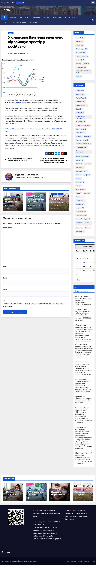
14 (91, 263)
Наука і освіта (71, 17)
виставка (80, 167)
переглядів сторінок (16, 103)
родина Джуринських (83, 223)
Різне (79, 76)
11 (80, 263)
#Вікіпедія (24, 53)
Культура (57, 17)
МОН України (81, 129)
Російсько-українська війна (83, 71)
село (87, 228)
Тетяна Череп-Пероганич (56, 207)
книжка (87, 193)
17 (77, 266)
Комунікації (80, 122)
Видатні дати (82, 49)
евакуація (80, 182)
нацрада (80, 208)
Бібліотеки (80, 101)
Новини (13, 17)
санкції (79, 228)
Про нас (33, 22)
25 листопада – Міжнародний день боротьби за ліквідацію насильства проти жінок (51, 160)
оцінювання (81, 211)
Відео (79, 109)
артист (88, 164)
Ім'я (5, 266)
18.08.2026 (10, 498)
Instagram (87, 561)
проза (87, 219)
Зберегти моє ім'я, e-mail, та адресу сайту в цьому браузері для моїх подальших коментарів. (33, 305)
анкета (79, 164)
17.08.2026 (56, 498)
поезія (79, 219)
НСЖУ (79, 136)
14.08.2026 (80, 498)
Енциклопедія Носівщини (80, 117)
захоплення (81, 189)
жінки (79, 186)
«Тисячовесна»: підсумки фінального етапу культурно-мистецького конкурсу (83, 314)
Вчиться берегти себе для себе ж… (59, 494)
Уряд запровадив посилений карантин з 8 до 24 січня (20, 159)
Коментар (7, 228)
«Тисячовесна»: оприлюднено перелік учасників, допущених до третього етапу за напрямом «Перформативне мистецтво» (84, 331)
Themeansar (33, 561)
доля (78, 178)
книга (79, 193)
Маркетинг (80, 133)
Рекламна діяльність (84, 144)
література (80, 200)
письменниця (81, 215)
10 (77, 263)
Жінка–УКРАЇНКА (19, 22)
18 (80, 266)
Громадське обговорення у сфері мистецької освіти (83, 399)
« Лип (77, 280)
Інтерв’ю (36, 17)
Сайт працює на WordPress (9, 561)
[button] (89, 20)
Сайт (5, 289)
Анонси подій (81, 98)
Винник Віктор (81, 105)
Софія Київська (82, 147)
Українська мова (82, 156)
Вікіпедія (80, 112)
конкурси (80, 197)
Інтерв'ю (80, 38)
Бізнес (6, 22)
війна (79, 175)
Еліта (5, 10)
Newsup (25, 561)
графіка (87, 175)
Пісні (78, 140)
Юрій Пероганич (28, 174)
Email (5, 278)
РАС (85, 140)
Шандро (79, 160)
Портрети (24, 17)
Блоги (46, 17)
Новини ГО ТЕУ (82, 63)
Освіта (87, 136)
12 (84, 263)
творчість (80, 231)
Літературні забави (83, 125)
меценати (80, 204)
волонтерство (81, 171)
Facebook (73, 561)
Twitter (80, 561)
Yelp (67, 561)
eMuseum (80, 90)
